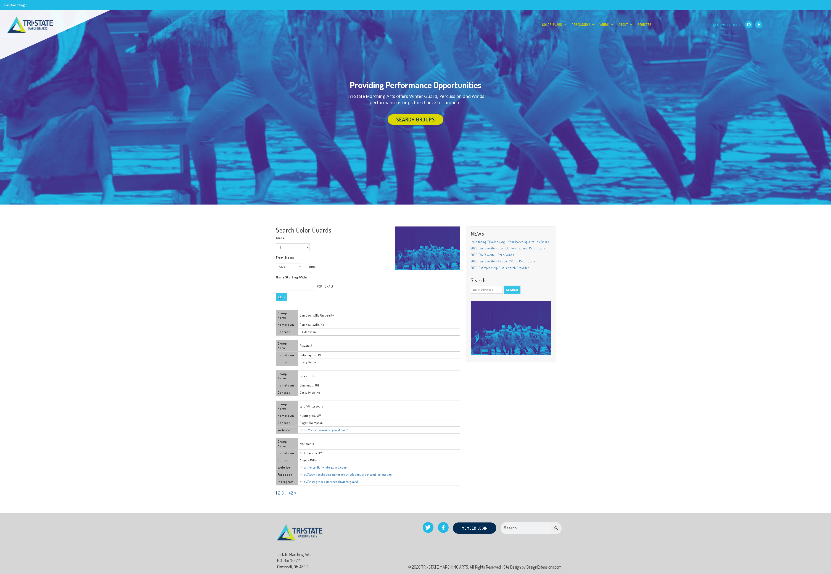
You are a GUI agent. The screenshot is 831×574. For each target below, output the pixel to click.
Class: (280, 238)
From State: (285, 257)
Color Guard (552, 25)
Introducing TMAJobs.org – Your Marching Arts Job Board (510, 242)
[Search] (556, 528)
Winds (604, 25)
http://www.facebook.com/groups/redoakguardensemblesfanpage (346, 474)
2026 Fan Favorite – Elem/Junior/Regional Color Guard (508, 248)
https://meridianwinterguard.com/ (324, 467)
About (623, 25)
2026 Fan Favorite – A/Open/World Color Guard (503, 261)
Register (644, 25)
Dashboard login (15, 5)
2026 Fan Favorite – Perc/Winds (492, 255)
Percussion (581, 25)
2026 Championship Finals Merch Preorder (500, 268)
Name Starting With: (291, 277)
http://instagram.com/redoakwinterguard (329, 481)
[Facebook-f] (758, 24)
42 (291, 493)
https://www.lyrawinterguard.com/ (324, 430)
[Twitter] (428, 527)
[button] (415, 119)
